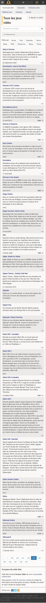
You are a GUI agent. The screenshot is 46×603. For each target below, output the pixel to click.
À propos (18, 596)
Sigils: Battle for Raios (11, 256)
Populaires (19, 12)
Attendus (28, 12)
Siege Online (8, 194)
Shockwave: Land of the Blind (14, 66)
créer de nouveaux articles (22, 580)
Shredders (7, 160)
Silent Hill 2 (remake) (11, 377)
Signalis (6, 290)
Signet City (7, 305)
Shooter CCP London (11, 85)
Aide (42, 598)
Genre (38, 40)
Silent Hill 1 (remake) (11, 334)
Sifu (4, 235)
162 (28, 558)
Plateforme (21, 44)
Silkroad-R (7, 537)
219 (26, 562)
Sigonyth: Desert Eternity (12, 317)
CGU (35, 596)
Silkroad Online (9, 520)
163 (33, 558)
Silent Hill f (7, 399)
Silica (5, 496)
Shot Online (7, 143)
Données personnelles (18, 598)
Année (14, 40)
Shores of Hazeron (10, 124)
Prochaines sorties (34, 8)
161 (23, 558)
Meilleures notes (7, 12)
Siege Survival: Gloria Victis (13, 211)
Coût (21, 40)
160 (17, 558)
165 (4, 562)
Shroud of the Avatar (11, 177)
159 (12, 558)
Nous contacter (5, 600)
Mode (5, 44)
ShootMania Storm (10, 107)
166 (10, 562)
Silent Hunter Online (11, 479)
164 (39, 558)
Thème (39, 44)
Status (31, 44)
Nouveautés (21, 8)
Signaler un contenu (32, 598)
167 (15, 562)
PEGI (12, 44)
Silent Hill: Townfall (10, 439)
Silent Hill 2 (7, 351)
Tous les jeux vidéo (8, 8)
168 (21, 562)
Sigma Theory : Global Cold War (15, 273)
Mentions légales (27, 596)
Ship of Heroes (8, 49)
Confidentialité (5, 598)
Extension (29, 40)
